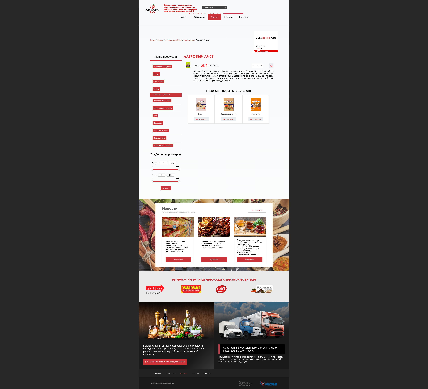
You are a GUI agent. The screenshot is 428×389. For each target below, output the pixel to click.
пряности (175, 5)
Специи (167, 5)
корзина (266, 38)
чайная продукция (180, 9)
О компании (199, 17)
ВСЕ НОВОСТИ (257, 211)
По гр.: (154, 175)
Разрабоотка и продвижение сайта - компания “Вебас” (246, 383)
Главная (183, 17)
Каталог (214, 17)
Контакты (243, 17)
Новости (228, 17)
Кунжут (201, 114)
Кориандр (256, 114)
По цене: (155, 163)
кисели (188, 5)
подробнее (202, 119)
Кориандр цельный (228, 114)
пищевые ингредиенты (174, 7)
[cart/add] (271, 65)
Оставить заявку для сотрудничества (167, 362)
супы (182, 5)
